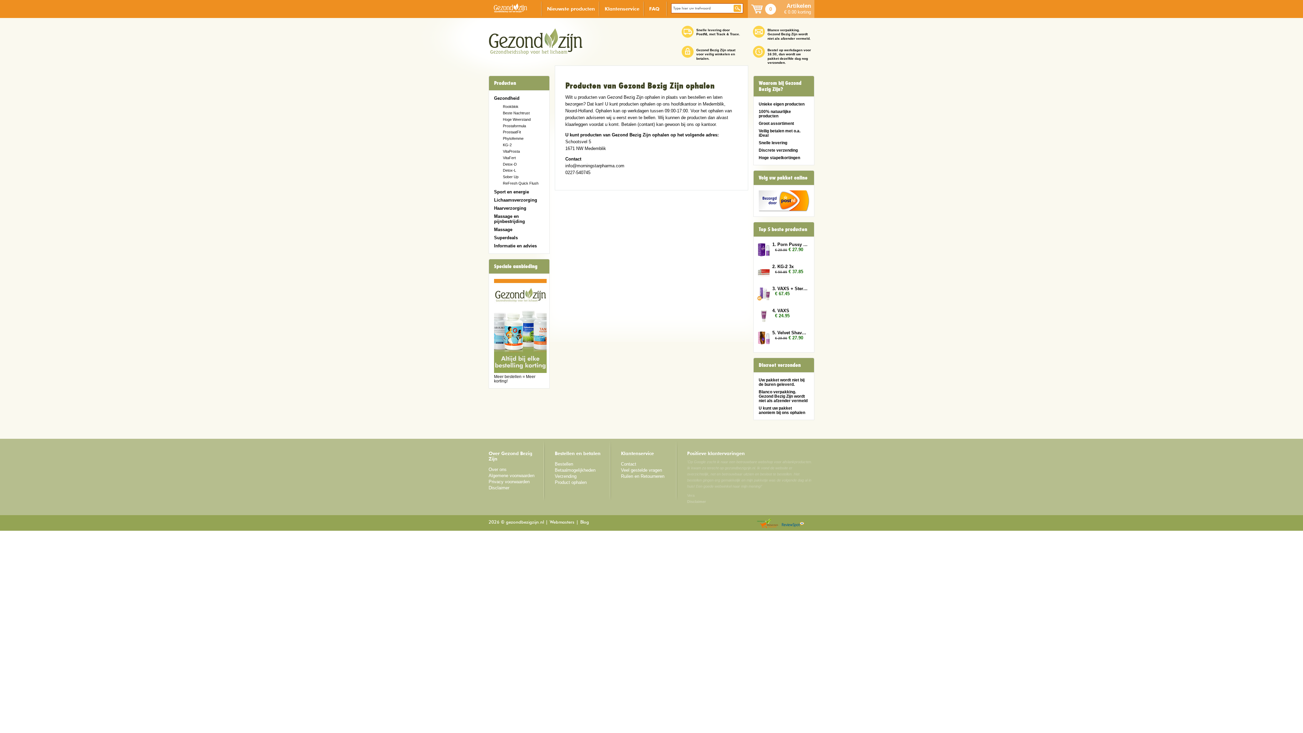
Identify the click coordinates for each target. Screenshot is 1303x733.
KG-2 (507, 145)
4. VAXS (780, 310)
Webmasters (562, 522)
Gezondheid (507, 98)
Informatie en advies (515, 245)
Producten (505, 83)
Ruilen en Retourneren (642, 476)
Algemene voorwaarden (511, 475)
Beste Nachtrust (516, 113)
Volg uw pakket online (783, 178)
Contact (628, 464)
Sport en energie (511, 191)
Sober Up (510, 177)
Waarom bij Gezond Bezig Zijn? (780, 86)
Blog (584, 522)
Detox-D (510, 164)
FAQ (654, 9)
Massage (503, 229)
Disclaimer (499, 487)
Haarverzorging (510, 208)
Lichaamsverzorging (515, 200)
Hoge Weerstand (517, 119)
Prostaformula (514, 126)
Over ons (498, 469)
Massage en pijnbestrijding (509, 219)
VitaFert (509, 158)
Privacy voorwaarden (509, 481)
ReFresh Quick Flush (521, 183)
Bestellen (564, 464)
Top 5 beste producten (783, 229)
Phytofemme (513, 138)
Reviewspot (793, 523)
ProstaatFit (512, 132)
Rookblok (510, 107)
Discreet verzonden (780, 365)
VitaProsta (511, 151)
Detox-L (509, 170)
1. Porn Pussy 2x (790, 244)
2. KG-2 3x (783, 266)
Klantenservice (622, 9)
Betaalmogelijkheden (575, 470)
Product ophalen (571, 482)
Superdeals (506, 237)
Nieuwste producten (571, 9)
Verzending (566, 476)
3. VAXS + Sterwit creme (790, 288)
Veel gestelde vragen (641, 470)
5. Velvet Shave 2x (790, 332)
